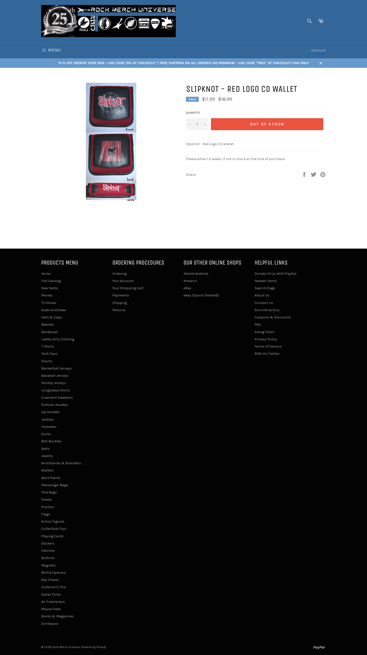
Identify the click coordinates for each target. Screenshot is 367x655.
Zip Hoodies (50, 412)
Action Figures (52, 521)
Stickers (48, 543)
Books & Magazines (57, 616)
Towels (46, 499)
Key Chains (50, 580)
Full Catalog (51, 281)
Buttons (48, 558)
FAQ (258, 324)
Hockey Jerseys (53, 383)
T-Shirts (47, 346)
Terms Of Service (268, 346)
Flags (45, 514)
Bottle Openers (53, 572)
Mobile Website (196, 274)
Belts (45, 449)
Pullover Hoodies (54, 405)
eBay (187, 288)
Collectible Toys (53, 529)
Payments (120, 295)
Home (45, 274)
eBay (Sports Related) (201, 295)
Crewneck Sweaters (57, 397)
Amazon (190, 281)
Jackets (47, 419)
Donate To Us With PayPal (275, 274)
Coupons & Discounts (273, 317)
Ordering (119, 274)
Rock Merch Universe (66, 647)
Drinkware (49, 624)
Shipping (119, 303)
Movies (46, 295)
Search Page (265, 288)
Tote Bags (49, 492)
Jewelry (47, 456)
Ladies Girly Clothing (57, 339)
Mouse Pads (51, 609)
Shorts (46, 361)
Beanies (47, 324)
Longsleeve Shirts (55, 390)
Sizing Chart (264, 332)
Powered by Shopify (93, 647)
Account (318, 50)
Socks (46, 434)
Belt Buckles (51, 441)
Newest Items (266, 281)
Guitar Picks (51, 594)
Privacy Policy (266, 339)
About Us (262, 295)
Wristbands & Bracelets (61, 463)
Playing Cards (52, 536)
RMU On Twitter (267, 354)
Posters (47, 507)
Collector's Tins (53, 587)
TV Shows (48, 303)
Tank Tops (49, 354)
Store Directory (267, 310)
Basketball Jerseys (56, 368)
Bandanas (49, 332)
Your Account (123, 281)
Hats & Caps (51, 317)
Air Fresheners (53, 602)
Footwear (48, 427)
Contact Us (264, 303)
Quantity (193, 112)
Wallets (47, 470)
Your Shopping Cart (128, 288)
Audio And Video (53, 310)
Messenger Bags (54, 485)
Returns (119, 310)
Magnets (48, 565)
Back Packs (50, 478)
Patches (48, 551)
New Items (49, 288)
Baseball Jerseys (54, 376)
